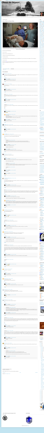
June (41, 353)
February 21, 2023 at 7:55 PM (10, 330)
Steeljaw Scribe (42, 193)
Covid (43, 86)
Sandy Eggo (41, 78)
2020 (41, 392)
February (42, 357)
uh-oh (42, 108)
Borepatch (41, 275)
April (41, 355)
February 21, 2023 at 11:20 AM (13, 254)
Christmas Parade (41, 63)
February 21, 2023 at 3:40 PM (12, 163)
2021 (41, 391)
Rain (42, 77)
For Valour (42, 385)
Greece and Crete (41, 48)
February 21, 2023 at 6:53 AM (9, 209)
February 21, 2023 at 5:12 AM (12, 114)
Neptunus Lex (41, 339)
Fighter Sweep (41, 179)
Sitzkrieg (43, 40)
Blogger (28, 425)
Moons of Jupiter (41, 96)
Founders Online (42, 147)
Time (41, 103)
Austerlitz (41, 83)
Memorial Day (41, 55)
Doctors (40, 41)
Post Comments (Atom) (7, 373)
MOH (40, 31)
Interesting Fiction (41, 91)
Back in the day (41, 53)
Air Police (41, 82)
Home (20, 372)
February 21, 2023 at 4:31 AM (13, 111)
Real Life (5, 69)
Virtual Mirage (42, 256)
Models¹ (42, 358)
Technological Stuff (41, 102)
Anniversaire (41, 72)
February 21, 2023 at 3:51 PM (10, 317)
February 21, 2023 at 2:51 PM (13, 312)
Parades (41, 98)
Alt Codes (41, 122)
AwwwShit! (41, 44)
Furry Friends (41, 89)
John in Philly (7, 114)
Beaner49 (5, 231)
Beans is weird (42, 84)
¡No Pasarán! (41, 277)
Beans (41, 294)
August (42, 351)
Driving (42, 50)
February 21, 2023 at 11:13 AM (13, 119)
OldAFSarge (7, 89)
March (41, 356)
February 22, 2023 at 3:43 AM (13, 337)
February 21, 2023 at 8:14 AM (9, 231)
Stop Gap (40, 101)
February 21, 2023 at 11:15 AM (13, 158)
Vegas (42, 52)
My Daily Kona (42, 254)
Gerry (4, 209)
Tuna (41, 297)
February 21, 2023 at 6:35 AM (9, 189)
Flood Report (41, 88)
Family (40, 30)
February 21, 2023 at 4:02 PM (13, 173)
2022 (41, 390)
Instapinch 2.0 (41, 191)
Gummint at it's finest (42, 58)
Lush (41, 295)
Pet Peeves (41, 68)
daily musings (41, 106)
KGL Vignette (41, 38)
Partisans (40, 52)
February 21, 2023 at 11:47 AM (9, 278)
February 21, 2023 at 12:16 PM (9, 289)
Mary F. (5, 278)
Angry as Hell (41, 46)
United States (42, 104)
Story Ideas (43, 101)
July (41, 352)
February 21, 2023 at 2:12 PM (12, 307)
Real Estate (42, 59)
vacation (43, 36)
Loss (42, 94)
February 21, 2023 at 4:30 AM (10, 104)
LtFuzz (5, 289)
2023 (41, 346)
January (42, 389)
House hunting (41, 65)
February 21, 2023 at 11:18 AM (13, 225)
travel (40, 108)
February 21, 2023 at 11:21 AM (13, 273)
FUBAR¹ (42, 380)
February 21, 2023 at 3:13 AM (8, 73)
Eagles (43, 41)
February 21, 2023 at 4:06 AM (9, 94)
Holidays (42, 27)
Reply (4, 76)
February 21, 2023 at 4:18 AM (13, 89)
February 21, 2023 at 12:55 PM (9, 299)
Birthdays (43, 73)
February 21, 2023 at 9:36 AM (10, 259)
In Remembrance (41, 51)
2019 (41, 393)
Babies (40, 50)
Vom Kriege (43, 49)
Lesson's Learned (41, 93)
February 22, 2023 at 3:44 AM (13, 347)
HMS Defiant (41, 219)
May (41, 354)
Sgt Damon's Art (42, 302)
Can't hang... (43, 74)
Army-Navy (41, 56)
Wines (42, 80)
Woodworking (41, 35)
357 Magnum (41, 249)
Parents (43, 76)
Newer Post (4, 372)
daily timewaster (42, 263)
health (42, 107)
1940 (41, 26)
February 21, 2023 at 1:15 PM (13, 304)
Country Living (41, 86)
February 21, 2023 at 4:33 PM (12, 200)
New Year (43, 67)
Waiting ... (42, 377)
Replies (5, 98)
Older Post (36, 372)
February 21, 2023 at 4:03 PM (13, 325)
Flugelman (5, 124)
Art (43, 72)
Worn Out (42, 381)
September (42, 350)
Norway (40, 34)
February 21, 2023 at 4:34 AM (10, 124)
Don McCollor (7, 200)
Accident (42, 81)
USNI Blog (41, 224)
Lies (43, 93)
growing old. (41, 107)
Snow (43, 78)
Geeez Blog (41, 272)
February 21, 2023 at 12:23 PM (13, 294)
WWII (40, 61)
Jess (4, 73)
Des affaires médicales (42, 64)
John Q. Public (42, 202)
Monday (41, 21)
